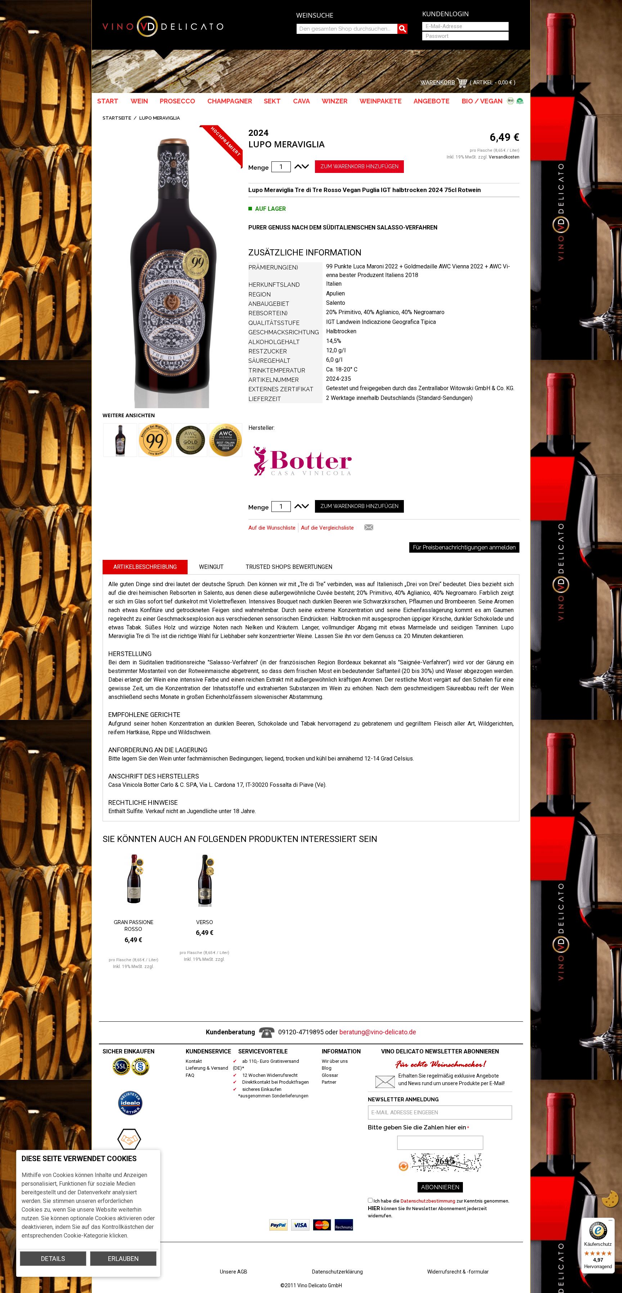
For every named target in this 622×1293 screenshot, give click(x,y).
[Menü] (610, 1222)
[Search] (402, 28)
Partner (329, 1082)
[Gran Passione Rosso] (134, 884)
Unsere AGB (233, 1272)
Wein (139, 101)
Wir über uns (335, 1061)
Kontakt (194, 1061)
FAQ (190, 1075)
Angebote (432, 101)
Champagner (229, 101)
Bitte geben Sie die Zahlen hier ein (417, 1127)
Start (107, 101)
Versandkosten (504, 157)
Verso (204, 922)
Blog (327, 1068)
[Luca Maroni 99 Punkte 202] (155, 440)
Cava (301, 101)
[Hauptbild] (173, 268)
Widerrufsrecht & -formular (458, 1272)
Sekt (272, 101)
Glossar (330, 1075)
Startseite (117, 118)
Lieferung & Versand (207, 1068)
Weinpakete (381, 101)
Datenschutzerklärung (337, 1272)
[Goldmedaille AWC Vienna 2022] (190, 440)
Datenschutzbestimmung (428, 1201)
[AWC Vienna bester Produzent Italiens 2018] (226, 440)
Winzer (334, 101)
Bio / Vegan (483, 101)
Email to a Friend (369, 527)
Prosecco (177, 101)
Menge (258, 167)
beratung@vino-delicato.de (377, 1032)
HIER (374, 1208)
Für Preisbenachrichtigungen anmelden (464, 547)
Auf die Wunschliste (272, 528)
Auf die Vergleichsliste (327, 528)
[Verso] (204, 884)
